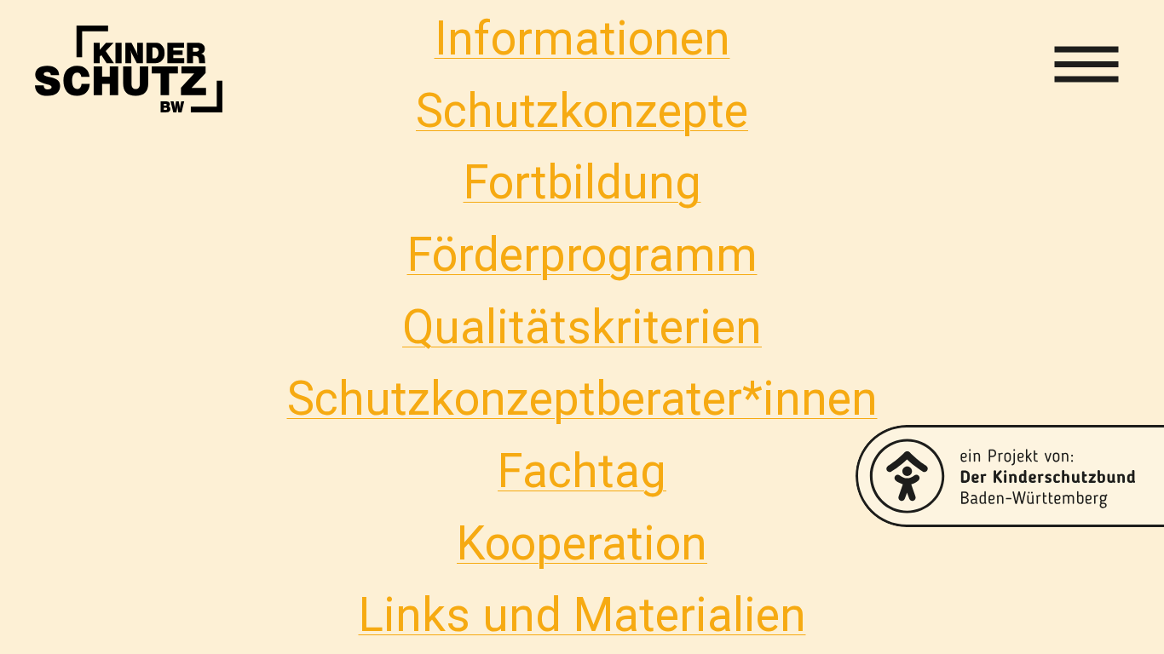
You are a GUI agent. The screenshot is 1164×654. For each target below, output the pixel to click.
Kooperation (582, 543)
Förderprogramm (582, 254)
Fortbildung (582, 182)
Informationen (582, 38)
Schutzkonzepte (582, 110)
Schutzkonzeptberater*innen (582, 398)
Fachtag (582, 471)
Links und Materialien (582, 615)
